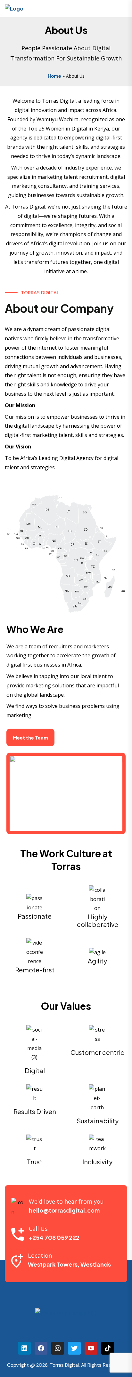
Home (54, 76)
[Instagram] (57, 1348)
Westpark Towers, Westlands (69, 1264)
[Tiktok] (107, 1348)
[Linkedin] (24, 1348)
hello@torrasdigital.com (64, 1210)
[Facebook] (41, 1348)
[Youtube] (91, 1348)
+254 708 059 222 (54, 1237)
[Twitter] (74, 1348)
